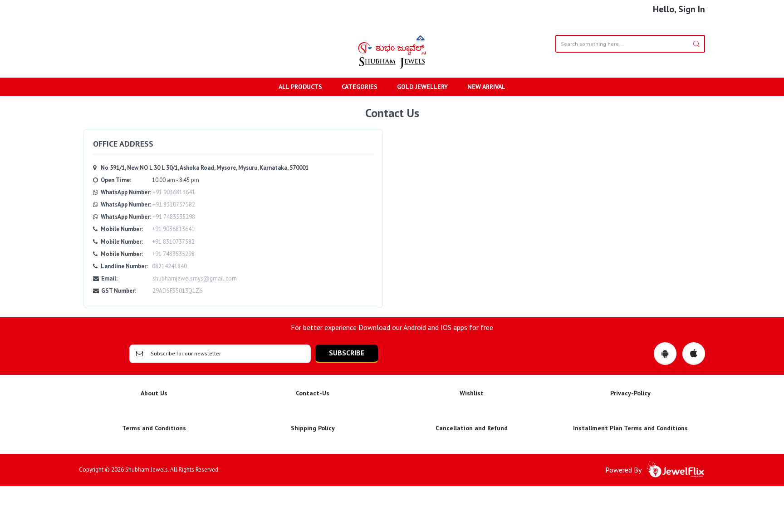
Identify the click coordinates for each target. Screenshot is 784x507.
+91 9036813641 (173, 192)
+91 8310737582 (173, 204)
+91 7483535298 (173, 217)
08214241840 (169, 266)
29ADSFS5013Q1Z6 (177, 291)
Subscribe (346, 352)
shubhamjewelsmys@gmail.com (194, 278)
